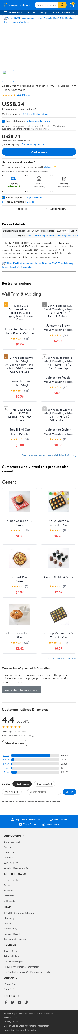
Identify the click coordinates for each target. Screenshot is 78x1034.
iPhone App (10, 984)
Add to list (21, 208)
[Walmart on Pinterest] (26, 1002)
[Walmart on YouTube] (19, 1002)
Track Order (29, 824)
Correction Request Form (21, 690)
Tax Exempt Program (15, 939)
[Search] (62, 5)
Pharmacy (9, 918)
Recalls (7, 923)
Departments (15, 12)
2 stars (6, 768)
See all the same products (61, 658)
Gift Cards (9, 901)
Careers (8, 847)
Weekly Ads (53, 824)
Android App (10, 989)
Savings (44, 12)
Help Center (60, 819)
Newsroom (9, 852)
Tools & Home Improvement (41, 235)
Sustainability (11, 862)
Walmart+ (9, 895)
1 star (6, 772)
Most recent (22, 783)
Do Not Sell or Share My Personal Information (28, 971)
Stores (7, 885)
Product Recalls (12, 933)
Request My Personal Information (21, 966)
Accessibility (10, 928)
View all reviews (14, 743)
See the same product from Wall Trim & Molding (49, 455)
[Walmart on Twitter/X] (13, 1002)
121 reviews (27, 95)
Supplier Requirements (16, 867)
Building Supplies (66, 235)
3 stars (6, 763)
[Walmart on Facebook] (6, 1002)
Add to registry (58, 208)
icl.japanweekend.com (39, 121)
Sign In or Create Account (29, 819)
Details (30, 202)
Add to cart (39, 152)
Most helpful (11, 791)
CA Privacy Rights (13, 961)
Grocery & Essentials (63, 12)
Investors (8, 857)
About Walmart (12, 842)
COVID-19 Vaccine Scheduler (19, 913)
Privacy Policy (11, 956)
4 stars (5, 759)
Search (69, 791)
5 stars (6, 755)
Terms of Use (11, 951)
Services (30, 12)
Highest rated (44, 783)
